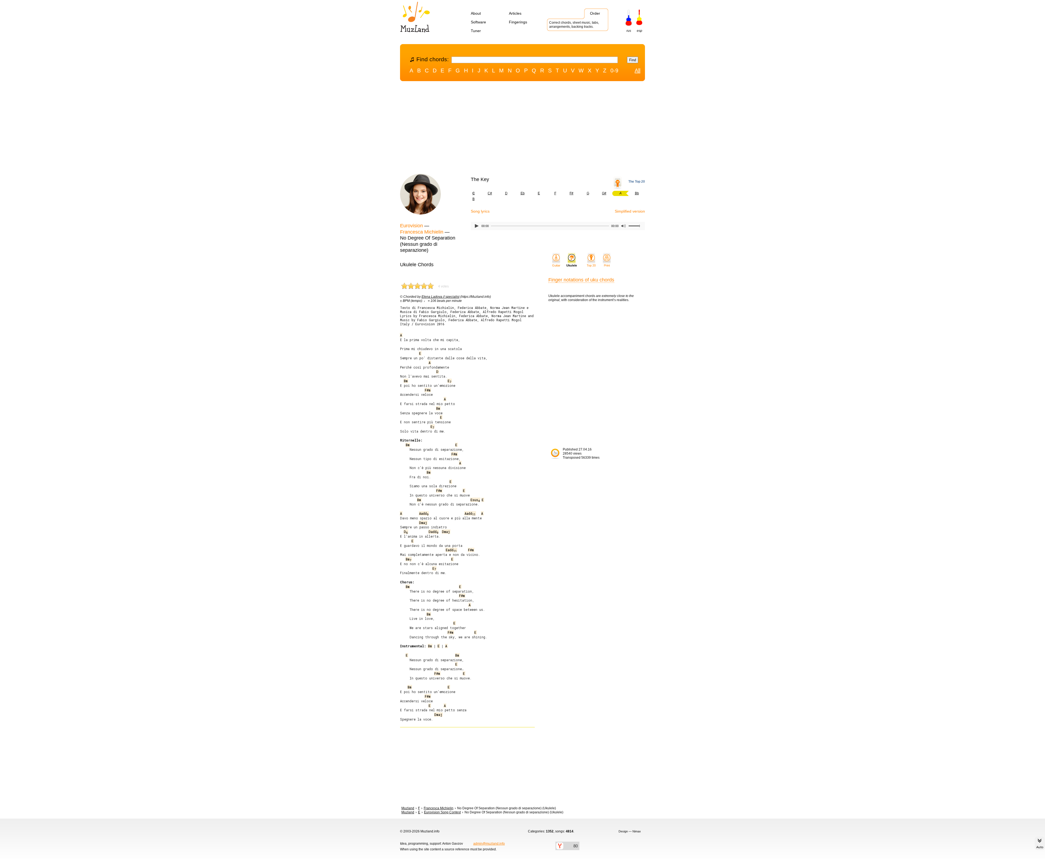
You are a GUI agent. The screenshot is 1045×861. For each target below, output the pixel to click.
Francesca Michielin (421, 232)
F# (571, 193)
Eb (523, 193)
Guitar (556, 265)
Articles (515, 13)
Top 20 (591, 265)
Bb (637, 193)
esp (639, 31)
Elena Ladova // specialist (440, 297)
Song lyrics (480, 211)
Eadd (451, 550)
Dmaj (423, 522)
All (637, 70)
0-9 (614, 70)
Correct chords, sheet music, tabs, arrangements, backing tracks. (574, 25)
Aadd (423, 513)
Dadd (433, 531)
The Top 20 (636, 181)
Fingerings (518, 22)
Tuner (476, 31)
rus (628, 31)
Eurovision (411, 225)
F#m (428, 390)
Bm (406, 381)
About (476, 13)
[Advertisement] (522, 129)
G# (604, 193)
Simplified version (630, 211)
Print (607, 265)
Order (595, 13)
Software (478, 22)
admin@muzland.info (489, 843)
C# (490, 193)
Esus (475, 500)
